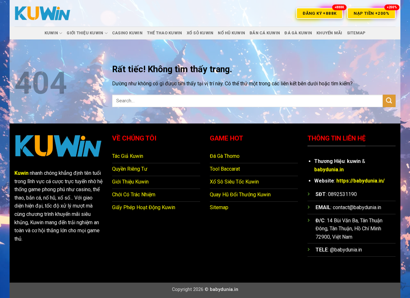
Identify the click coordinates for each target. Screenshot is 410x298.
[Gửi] (389, 101)
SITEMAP (356, 32)
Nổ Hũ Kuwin (231, 32)
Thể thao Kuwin (164, 32)
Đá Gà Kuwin (298, 32)
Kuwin (21, 173)
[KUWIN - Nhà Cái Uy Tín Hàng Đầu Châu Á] (42, 13)
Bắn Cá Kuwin (265, 32)
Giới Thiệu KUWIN (85, 32)
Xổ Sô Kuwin (200, 32)
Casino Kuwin (127, 32)
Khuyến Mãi (329, 32)
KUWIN (51, 32)
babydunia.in (329, 169)
